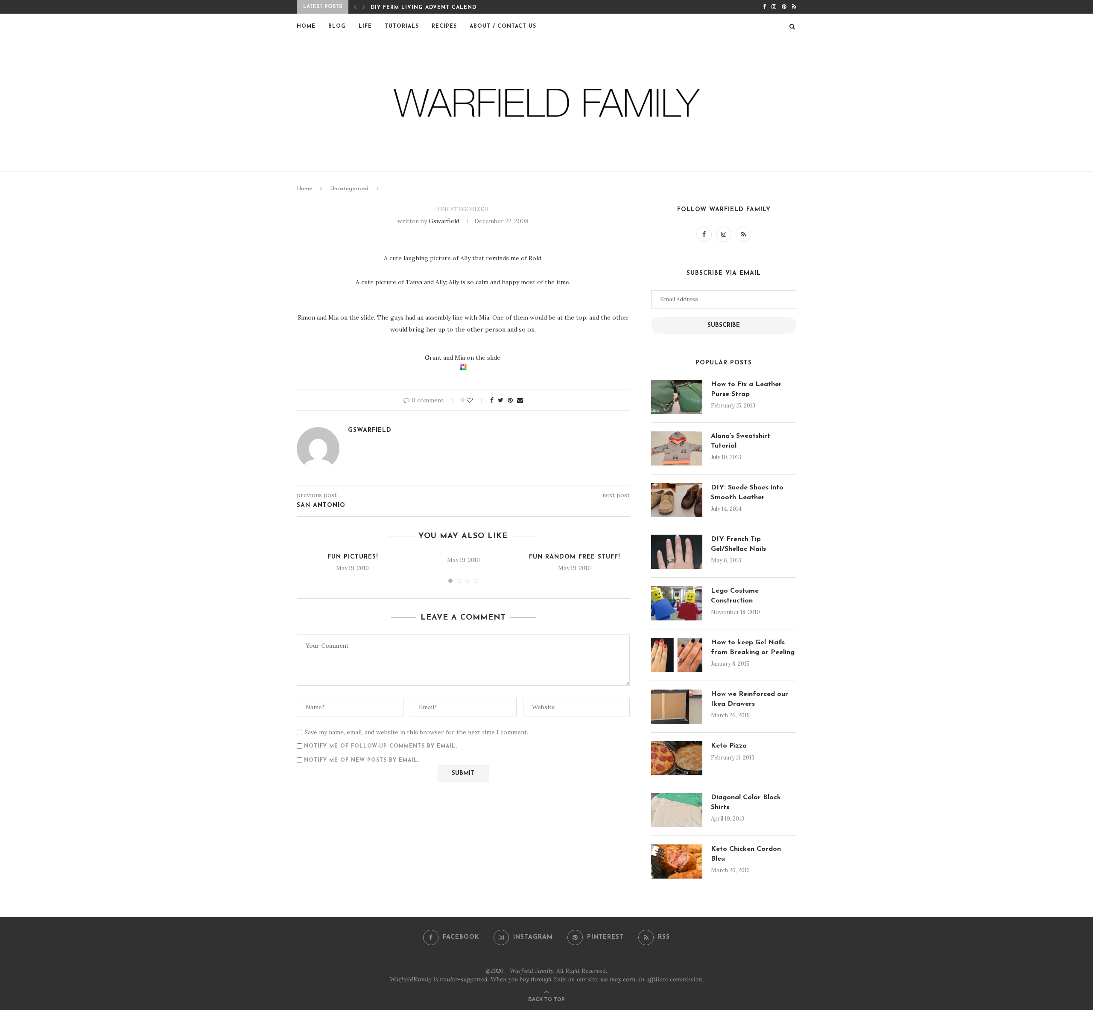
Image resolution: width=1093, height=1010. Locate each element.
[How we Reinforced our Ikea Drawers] (676, 707)
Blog (337, 26)
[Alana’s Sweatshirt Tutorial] (676, 448)
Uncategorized (349, 189)
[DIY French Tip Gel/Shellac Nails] (676, 552)
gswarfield (444, 221)
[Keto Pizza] (676, 758)
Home (306, 26)
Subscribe (723, 325)
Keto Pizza (729, 745)
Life (365, 26)
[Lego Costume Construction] (676, 603)
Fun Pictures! (352, 557)
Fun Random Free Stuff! (574, 557)
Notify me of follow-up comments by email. (380, 746)
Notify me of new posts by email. (361, 760)
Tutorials (402, 26)
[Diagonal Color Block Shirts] (676, 810)
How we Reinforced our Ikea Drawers (749, 699)
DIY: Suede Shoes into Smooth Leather (747, 492)
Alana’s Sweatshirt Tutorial (740, 441)
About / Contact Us (503, 26)
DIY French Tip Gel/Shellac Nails (738, 544)
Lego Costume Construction (735, 596)
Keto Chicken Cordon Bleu (746, 854)
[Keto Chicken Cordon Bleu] (676, 861)
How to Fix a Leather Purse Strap (746, 389)
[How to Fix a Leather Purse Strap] (676, 397)
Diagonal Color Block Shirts (746, 802)
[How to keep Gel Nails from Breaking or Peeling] (676, 655)
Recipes (444, 26)
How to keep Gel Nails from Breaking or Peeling (753, 647)
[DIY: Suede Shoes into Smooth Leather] (676, 500)
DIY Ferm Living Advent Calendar (427, 7)
